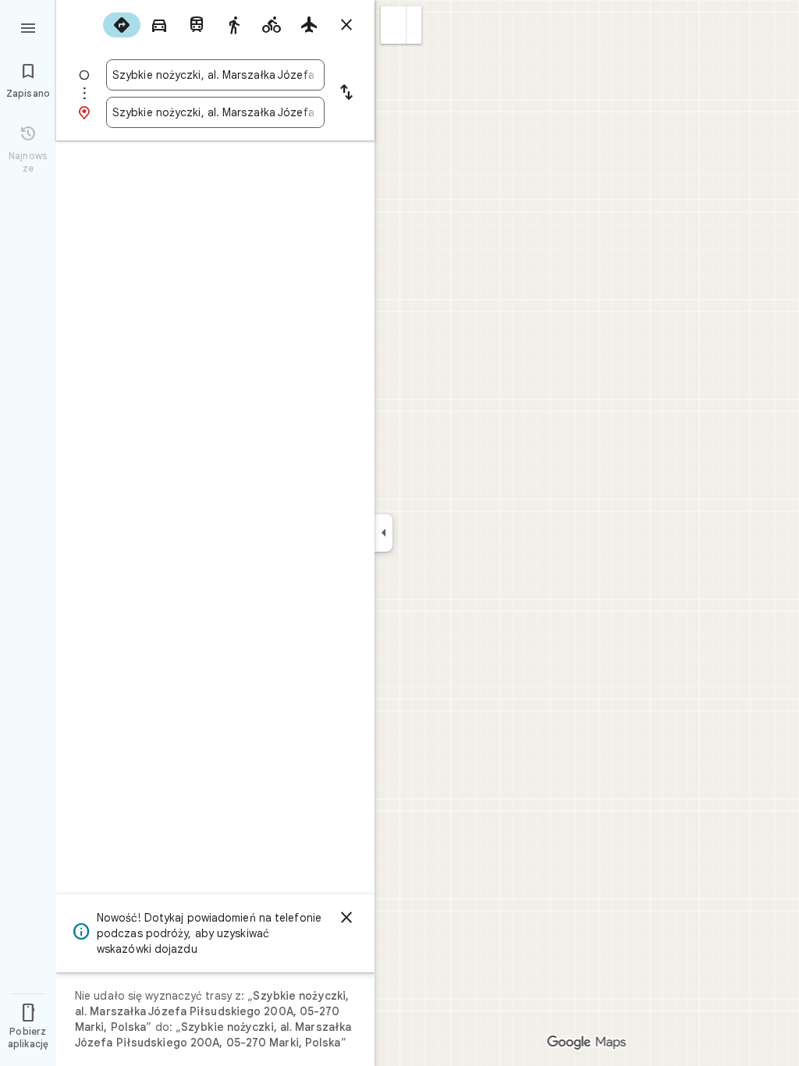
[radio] (121, 25)
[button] (394, 25)
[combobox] (215, 75)
